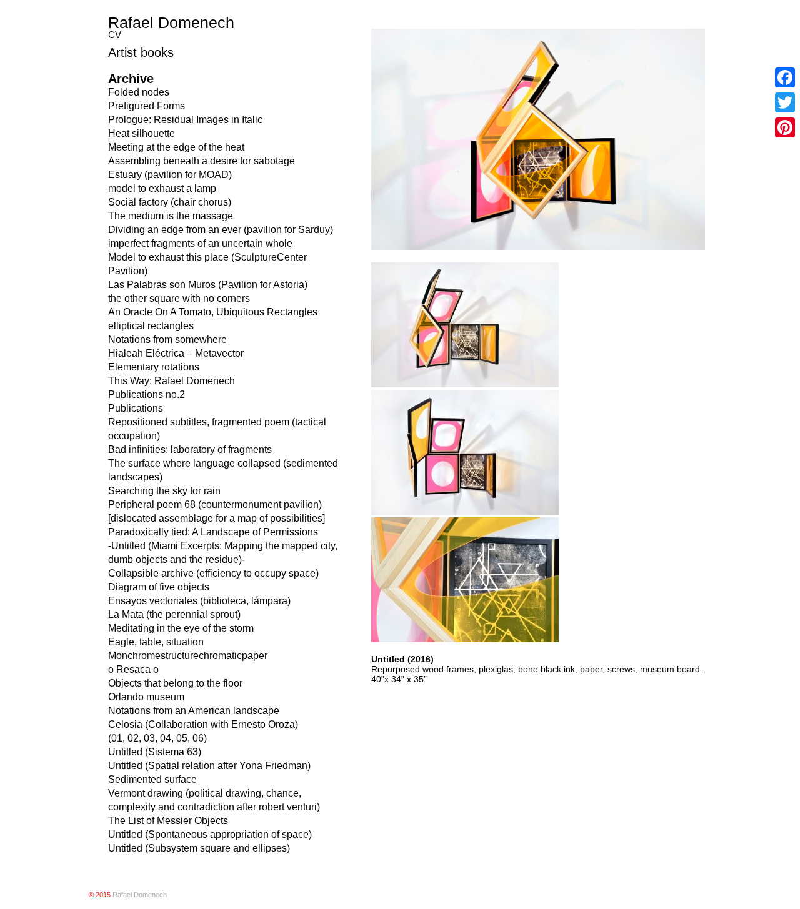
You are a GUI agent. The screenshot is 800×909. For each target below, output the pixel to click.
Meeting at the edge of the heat (176, 147)
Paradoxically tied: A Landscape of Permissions (213, 532)
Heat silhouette (141, 133)
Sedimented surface (152, 779)
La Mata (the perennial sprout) (174, 614)
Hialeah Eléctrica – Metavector (176, 353)
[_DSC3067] (465, 639)
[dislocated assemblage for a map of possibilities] (216, 518)
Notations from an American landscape (193, 710)
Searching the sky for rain (164, 490)
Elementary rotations (153, 367)
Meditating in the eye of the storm (181, 628)
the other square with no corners (179, 298)
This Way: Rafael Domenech (171, 380)
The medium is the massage (170, 216)
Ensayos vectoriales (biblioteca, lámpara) (199, 600)
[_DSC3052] (465, 384)
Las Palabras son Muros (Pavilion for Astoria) (208, 284)
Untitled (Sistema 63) (154, 752)
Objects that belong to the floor (175, 683)
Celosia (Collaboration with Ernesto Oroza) (203, 724)
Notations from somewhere (167, 339)
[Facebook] (785, 77)
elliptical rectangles (151, 325)
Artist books (141, 52)
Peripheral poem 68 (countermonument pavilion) (215, 504)
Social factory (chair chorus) (169, 202)
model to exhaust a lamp (162, 188)
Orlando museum (146, 697)
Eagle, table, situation (156, 642)
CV (114, 34)
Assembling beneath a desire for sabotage (201, 161)
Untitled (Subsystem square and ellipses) (199, 848)
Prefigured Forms (146, 106)
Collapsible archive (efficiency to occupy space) (213, 573)
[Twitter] (785, 102)
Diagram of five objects (158, 587)
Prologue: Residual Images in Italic (185, 119)
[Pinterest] (785, 127)
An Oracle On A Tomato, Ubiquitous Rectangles (213, 312)
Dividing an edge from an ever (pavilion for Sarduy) (220, 229)
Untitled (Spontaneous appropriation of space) (210, 834)
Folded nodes (138, 92)
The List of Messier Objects (168, 820)
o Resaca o (133, 669)
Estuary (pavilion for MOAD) (170, 174)
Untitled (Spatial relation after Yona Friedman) (209, 765)
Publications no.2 (146, 394)
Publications (135, 408)
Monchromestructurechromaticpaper (188, 655)
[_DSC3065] (465, 512)
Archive (131, 79)
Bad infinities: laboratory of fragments (190, 449)
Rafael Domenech (171, 22)
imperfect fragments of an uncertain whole (200, 243)
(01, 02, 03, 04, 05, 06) (157, 738)
